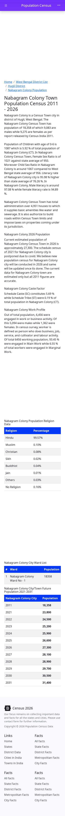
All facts (40, 741)
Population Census (36, 5)
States (8, 747)
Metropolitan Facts (47, 758)
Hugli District (16, 86)
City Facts (41, 763)
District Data (12, 752)
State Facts (42, 747)
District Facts (43, 752)
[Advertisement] (32, 46)
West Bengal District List (32, 82)
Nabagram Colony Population (27, 90)
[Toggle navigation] (58, 5)
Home (8, 82)
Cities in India (13, 758)
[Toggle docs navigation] (6, 5)
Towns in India (13, 763)
